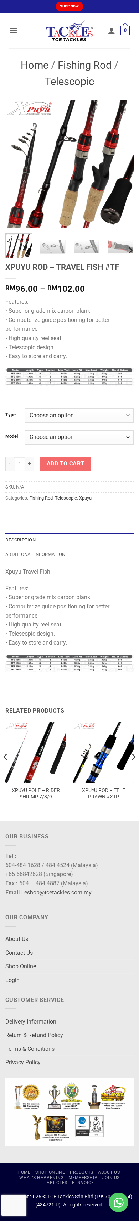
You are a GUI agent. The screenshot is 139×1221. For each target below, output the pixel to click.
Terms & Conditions (30, 1049)
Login (12, 980)
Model (11, 436)
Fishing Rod (85, 65)
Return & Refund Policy (34, 1035)
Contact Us (19, 952)
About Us (16, 939)
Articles (57, 1182)
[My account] (111, 30)
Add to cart (65, 464)
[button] (13, 30)
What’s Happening (41, 1177)
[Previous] (16, 164)
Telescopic (69, 82)
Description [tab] (20, 539)
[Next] (122, 164)
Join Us (111, 1177)
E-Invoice (83, 1182)
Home (34, 65)
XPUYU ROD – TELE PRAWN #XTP (103, 793)
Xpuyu (85, 498)
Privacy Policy (23, 1062)
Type (10, 414)
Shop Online (20, 966)
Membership (82, 1177)
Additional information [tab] (35, 554)
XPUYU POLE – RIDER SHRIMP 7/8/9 (36, 793)
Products (81, 1172)
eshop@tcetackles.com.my (58, 892)
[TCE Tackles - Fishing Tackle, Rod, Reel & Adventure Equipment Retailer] (69, 30)
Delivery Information (30, 1021)
